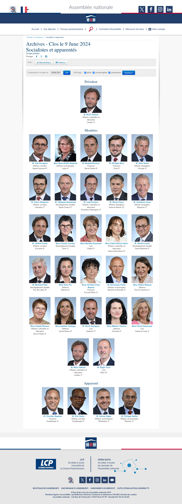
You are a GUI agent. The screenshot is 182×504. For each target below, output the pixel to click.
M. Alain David (142, 163)
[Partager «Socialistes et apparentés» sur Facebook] (36, 56)
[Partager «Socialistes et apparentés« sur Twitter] (41, 56)
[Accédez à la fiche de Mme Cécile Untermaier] (142, 311)
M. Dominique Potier (116, 285)
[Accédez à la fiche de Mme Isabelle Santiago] (65, 311)
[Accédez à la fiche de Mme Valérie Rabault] (142, 269)
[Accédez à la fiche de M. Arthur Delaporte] (40, 187)
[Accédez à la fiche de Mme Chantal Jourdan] (65, 228)
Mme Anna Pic (65, 285)
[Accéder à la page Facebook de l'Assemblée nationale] (151, 9)
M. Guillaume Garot (142, 202)
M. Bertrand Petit (39, 285)
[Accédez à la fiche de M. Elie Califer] (78, 401)
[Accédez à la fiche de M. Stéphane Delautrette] (65, 187)
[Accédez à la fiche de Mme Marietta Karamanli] (91, 228)
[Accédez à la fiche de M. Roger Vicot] (104, 352)
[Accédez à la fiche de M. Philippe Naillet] (129, 401)
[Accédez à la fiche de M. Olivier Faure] (117, 187)
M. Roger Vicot (103, 367)
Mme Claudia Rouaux (39, 326)
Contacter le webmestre (102, 494)
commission (116, 73)
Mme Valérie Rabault (142, 285)
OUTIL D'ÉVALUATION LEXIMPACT (132, 488)
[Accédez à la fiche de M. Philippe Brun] (117, 148)
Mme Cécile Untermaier (142, 326)
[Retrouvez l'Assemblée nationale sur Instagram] (46, 56)
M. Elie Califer (78, 416)
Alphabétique (45, 62)
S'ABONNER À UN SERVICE (102, 488)
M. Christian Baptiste (53, 416)
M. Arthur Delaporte (39, 202)
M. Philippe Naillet (129, 416)
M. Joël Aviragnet (39, 163)
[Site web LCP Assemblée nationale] (62, 464)
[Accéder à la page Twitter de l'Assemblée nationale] (141, 9)
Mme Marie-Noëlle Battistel (65, 163)
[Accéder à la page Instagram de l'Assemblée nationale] (160, 9)
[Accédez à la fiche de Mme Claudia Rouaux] (40, 311)
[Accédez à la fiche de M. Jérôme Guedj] (40, 228)
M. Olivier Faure (117, 202)
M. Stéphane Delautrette (65, 202)
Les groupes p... (39, 37)
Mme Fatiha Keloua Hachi (116, 244)
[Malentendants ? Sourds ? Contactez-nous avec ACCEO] (12, 9)
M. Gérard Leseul (142, 244)
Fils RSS (116, 494)
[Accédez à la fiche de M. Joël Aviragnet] (40, 148)
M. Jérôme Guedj (39, 244)
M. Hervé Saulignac (91, 326)
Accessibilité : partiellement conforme (75, 494)
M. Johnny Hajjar (103, 416)
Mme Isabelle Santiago (65, 326)
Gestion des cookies (129, 494)
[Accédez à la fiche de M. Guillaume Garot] (142, 187)
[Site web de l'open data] (119, 464)
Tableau (61, 62)
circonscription (101, 73)
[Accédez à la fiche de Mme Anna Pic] (65, 269)
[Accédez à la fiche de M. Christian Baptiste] (53, 401)
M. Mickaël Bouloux (91, 163)
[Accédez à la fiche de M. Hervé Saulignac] (91, 311)
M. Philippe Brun (116, 163)
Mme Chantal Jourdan (65, 244)
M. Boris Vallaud (91, 115)
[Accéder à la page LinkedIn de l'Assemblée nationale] (169, 9)
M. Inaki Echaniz (91, 202)
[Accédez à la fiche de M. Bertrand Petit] (40, 269)
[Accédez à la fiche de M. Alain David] (142, 148)
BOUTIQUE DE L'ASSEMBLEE (45, 488)
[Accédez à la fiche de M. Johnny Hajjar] (104, 401)
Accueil (29, 37)
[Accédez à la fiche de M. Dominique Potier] (117, 269)
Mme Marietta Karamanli (91, 244)
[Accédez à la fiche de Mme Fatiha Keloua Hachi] (117, 228)
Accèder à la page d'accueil (34, 27)
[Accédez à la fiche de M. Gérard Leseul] (142, 228)
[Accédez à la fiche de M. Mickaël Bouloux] (91, 148)
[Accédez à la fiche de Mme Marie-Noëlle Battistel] (65, 148)
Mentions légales (52, 494)
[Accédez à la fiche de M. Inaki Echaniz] (91, 187)
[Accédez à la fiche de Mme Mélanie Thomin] (117, 311)
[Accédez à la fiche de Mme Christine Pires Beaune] (91, 269)
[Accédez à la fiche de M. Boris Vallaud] (91, 99)
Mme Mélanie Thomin (116, 326)
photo (89, 73)
